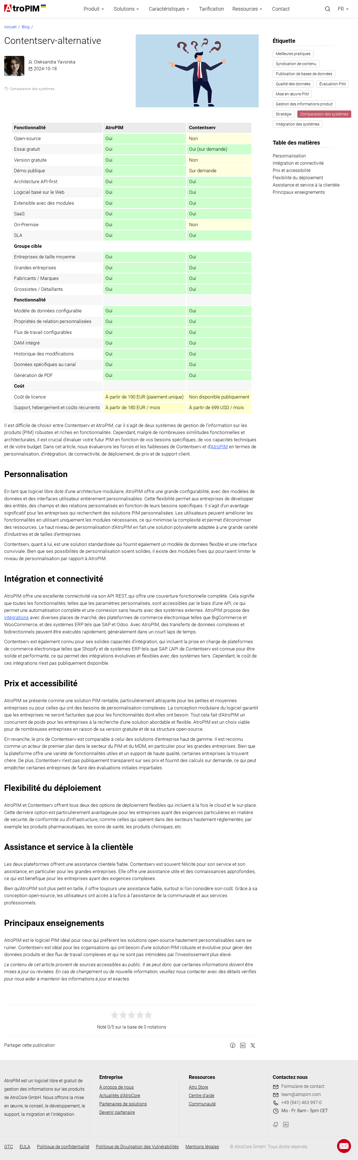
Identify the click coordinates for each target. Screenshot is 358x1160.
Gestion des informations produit (304, 104)
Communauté (202, 1104)
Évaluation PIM (332, 84)
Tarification (211, 9)
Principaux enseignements (299, 192)
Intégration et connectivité (298, 163)
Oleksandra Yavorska (55, 62)
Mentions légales (202, 1146)
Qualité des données (293, 84)
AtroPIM (219, 446)
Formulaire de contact (302, 1086)
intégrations (16, 617)
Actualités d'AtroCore (119, 1095)
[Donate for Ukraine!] (42, 6)
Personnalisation (289, 156)
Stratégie (283, 114)
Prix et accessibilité (291, 170)
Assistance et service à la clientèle (306, 185)
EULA (25, 1146)
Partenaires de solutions (123, 1104)
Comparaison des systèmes (32, 89)
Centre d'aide (201, 1095)
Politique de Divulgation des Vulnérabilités (137, 1146)
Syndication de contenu (296, 64)
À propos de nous (116, 1087)
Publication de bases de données (304, 74)
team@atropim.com (301, 1094)
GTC (8, 1146)
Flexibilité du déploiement (298, 177)
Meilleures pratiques (293, 53)
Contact (281, 9)
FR (341, 9)
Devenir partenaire (117, 1112)
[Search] (328, 8)
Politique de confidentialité (63, 1146)
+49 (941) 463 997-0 (301, 1102)
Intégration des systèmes (297, 124)
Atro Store (198, 1087)
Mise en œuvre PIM (292, 94)
